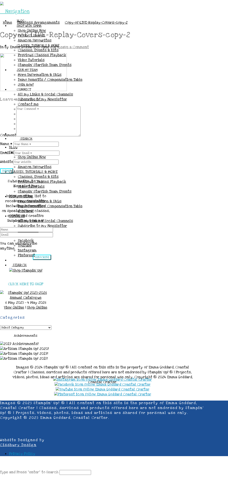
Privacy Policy (22, 453)
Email (6, 152)
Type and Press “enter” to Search (29, 472)
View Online (14, 307)
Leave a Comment (73, 47)
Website (6, 161)
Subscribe (42, 257)
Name (6, 143)
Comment (8, 135)
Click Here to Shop (25, 284)
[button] (15, 11)
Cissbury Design (18, 445)
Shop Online (37, 307)
